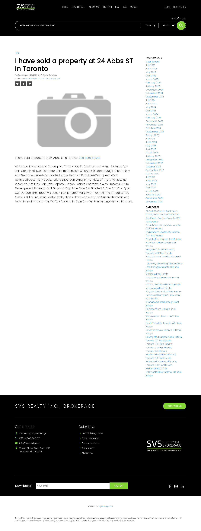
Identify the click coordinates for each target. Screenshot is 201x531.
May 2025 (151, 72)
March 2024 (152, 114)
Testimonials (88, 448)
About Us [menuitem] (94, 6)
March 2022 (152, 191)
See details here (89, 158)
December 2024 (154, 89)
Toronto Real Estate (156, 351)
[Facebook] (171, 487)
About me (87, 453)
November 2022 (154, 163)
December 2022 (154, 159)
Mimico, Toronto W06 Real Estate (163, 284)
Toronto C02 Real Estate (159, 344)
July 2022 (150, 177)
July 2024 (150, 100)
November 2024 (154, 93)
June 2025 (151, 68)
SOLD (184, 18)
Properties (77, 6)
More (133, 6)
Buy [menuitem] (117, 6)
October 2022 (153, 166)
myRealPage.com (105, 506)
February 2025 (153, 82)
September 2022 (155, 170)
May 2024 (151, 107)
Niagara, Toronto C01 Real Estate (163, 291)
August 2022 (152, 173)
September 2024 (155, 96)
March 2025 (152, 79)
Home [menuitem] (65, 6)
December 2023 (154, 121)
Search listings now (92, 433)
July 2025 (150, 65)
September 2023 (155, 131)
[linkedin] (183, 487)
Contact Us (175, 406)
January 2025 (153, 86)
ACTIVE (173, 18)
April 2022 (151, 187)
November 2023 (154, 124)
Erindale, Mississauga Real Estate (163, 239)
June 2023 (151, 142)
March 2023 (152, 152)
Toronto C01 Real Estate (158, 340)
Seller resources (90, 443)
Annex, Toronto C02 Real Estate (163, 214)
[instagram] (177, 487)
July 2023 (150, 138)
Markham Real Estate (157, 274)
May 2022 (151, 184)
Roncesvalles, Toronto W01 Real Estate (42, 78)
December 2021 (154, 198)
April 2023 (151, 149)
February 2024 (153, 117)
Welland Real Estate (156, 368)
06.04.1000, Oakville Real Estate (162, 211)
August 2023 (152, 135)
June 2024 (151, 103)
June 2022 (151, 180)
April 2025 (151, 75)
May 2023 (151, 145)
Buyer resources (90, 438)
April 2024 (151, 110)
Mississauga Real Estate (158, 288)
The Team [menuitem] (107, 6)
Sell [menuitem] (124, 6)
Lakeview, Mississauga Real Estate (164, 263)
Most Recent (152, 61)
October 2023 (153, 128)
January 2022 (153, 194)
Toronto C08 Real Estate (159, 347)
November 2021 (154, 201)
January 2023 (153, 156)
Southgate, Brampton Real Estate (164, 337)
